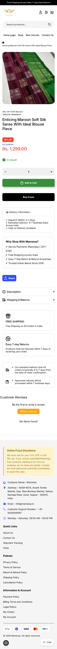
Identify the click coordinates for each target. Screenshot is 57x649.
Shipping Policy (11, 577)
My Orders (8, 612)
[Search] (49, 24)
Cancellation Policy (13, 582)
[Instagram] (6, 643)
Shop (20, 35)
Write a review (28, 411)
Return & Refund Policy (15, 572)
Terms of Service (12, 567)
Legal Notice (9, 606)
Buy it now (28, 197)
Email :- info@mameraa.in (21, 503)
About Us (8, 532)
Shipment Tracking (13, 543)
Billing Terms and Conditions (17, 601)
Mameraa (16, 114)
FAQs (6, 548)
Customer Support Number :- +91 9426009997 (25, 511)
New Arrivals (32, 35)
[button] (28, 278)
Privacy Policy (10, 562)
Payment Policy (11, 596)
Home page (9, 35)
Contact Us (48, 35)
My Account (9, 617)
